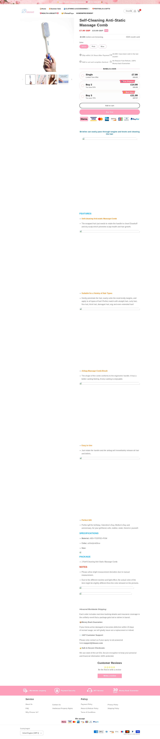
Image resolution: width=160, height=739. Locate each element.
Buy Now (109, 112)
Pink (93, 46)
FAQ (27, 708)
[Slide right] (71, 79)
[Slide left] (22, 79)
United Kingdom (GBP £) (30, 733)
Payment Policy (86, 704)
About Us (29, 704)
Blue (102, 46)
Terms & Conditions (88, 712)
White (84, 46)
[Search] (131, 11)
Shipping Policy (113, 708)
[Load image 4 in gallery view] (63, 79)
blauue (138, 734)
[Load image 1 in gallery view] (30, 79)
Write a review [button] (110, 676)
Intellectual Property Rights (62, 708)
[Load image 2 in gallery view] (41, 79)
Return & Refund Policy (89, 708)
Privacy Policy (113, 704)
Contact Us (56, 704)
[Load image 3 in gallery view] (52, 79)
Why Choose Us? (32, 712)
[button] (138, 11)
